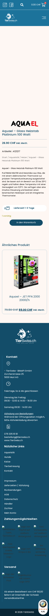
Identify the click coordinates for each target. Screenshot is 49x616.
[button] (22, 5)
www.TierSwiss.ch (13, 440)
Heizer (24, 157)
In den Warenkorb (26, 222)
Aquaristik (14, 157)
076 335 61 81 (11, 434)
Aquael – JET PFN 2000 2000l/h (24, 298)
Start (4, 157)
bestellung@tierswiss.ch (17, 437)
